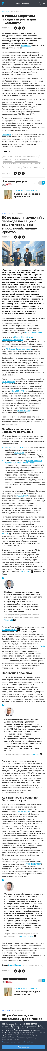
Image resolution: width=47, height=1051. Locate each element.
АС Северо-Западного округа (19, 349)
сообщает (26, 45)
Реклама (8, 160)
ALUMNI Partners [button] (9, 629)
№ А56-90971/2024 (33, 333)
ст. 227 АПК (40, 646)
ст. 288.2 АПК (22, 496)
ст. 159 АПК (19, 452)
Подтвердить (23, 1047)
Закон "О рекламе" (12, 167)
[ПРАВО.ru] (3, 3)
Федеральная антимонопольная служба (22, 164)
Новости (6, 11)
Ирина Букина (23, 410)
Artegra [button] (5, 534)
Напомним (6, 134)
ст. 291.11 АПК (24, 812)
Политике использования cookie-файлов (17, 1042)
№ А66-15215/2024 (33, 864)
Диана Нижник (14, 965)
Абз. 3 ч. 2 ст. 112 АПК (14, 447)
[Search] (39, 3)
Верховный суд (8, 381)
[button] (15, 28)
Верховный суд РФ (34, 965)
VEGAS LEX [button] (25, 571)
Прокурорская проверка (27, 160)
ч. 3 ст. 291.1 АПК (17, 391)
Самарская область (34, 167)
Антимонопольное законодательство (21, 156)
